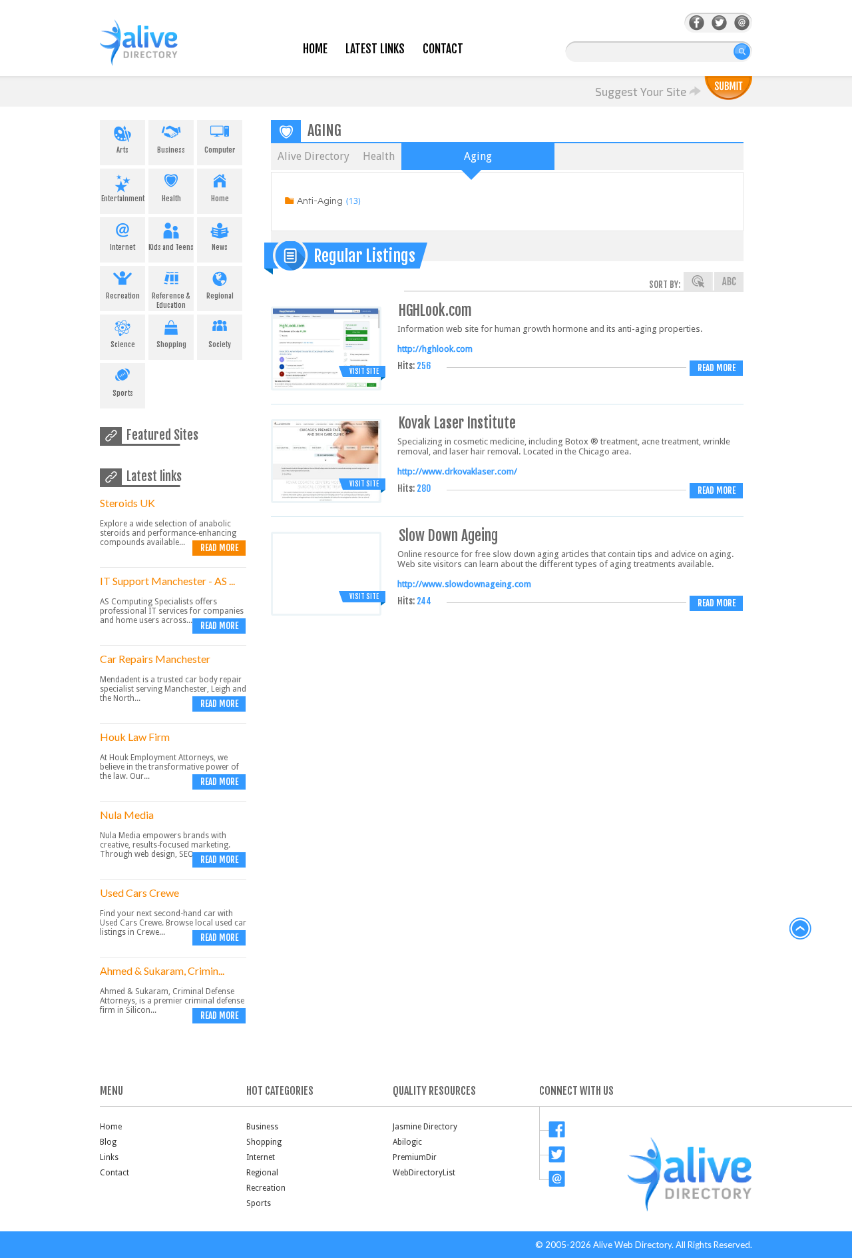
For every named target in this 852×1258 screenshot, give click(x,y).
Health (171, 198)
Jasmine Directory (425, 1126)
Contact (443, 49)
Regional (220, 296)
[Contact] (741, 23)
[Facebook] (696, 23)
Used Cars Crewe (139, 892)
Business (171, 150)
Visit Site (364, 371)
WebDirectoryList (424, 1172)
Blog (108, 1142)
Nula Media (127, 814)
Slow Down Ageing (448, 535)
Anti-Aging (320, 201)
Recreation (123, 296)
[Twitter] (719, 23)
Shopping (171, 344)
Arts (122, 150)
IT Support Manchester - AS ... (167, 580)
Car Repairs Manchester (155, 658)
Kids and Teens (171, 247)
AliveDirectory (153, 51)
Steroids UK (127, 502)
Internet (122, 247)
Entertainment (122, 198)
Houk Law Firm (135, 736)
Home (315, 49)
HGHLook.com (435, 310)
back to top (800, 929)
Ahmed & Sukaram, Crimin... (162, 970)
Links (109, 1157)
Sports (122, 393)
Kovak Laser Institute (457, 423)
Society (219, 344)
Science (122, 344)
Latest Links (375, 49)
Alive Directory (313, 156)
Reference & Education (171, 300)
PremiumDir (415, 1157)
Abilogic (407, 1142)
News (220, 247)
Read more (219, 547)
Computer (220, 150)
